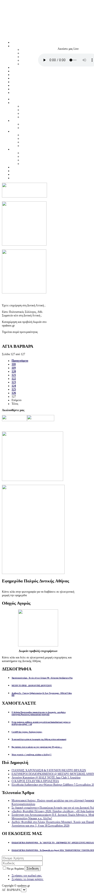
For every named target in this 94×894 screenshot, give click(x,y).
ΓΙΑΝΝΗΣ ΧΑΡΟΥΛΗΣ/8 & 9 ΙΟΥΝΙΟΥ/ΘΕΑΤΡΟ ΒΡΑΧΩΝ (49, 770)
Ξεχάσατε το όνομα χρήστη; (27, 879)
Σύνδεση (33, 868)
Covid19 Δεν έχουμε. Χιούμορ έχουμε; (27, 732)
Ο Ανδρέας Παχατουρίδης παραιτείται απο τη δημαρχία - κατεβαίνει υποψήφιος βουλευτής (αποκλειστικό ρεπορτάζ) (39, 713)
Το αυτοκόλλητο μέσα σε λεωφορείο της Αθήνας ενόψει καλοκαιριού (39, 739)
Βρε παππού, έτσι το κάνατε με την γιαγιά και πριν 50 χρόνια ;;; (37, 747)
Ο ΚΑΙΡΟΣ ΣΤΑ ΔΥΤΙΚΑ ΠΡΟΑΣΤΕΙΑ (35, 781)
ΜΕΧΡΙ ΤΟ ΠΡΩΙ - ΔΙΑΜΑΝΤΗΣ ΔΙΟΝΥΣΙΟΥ (32, 685)
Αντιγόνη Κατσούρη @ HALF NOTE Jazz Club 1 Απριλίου (46, 777)
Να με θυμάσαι (16, 868)
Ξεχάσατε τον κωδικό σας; (27, 875)
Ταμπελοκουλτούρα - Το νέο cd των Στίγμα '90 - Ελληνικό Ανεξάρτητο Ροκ (42, 678)
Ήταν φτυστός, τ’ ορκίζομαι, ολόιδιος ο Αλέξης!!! (32, 755)
